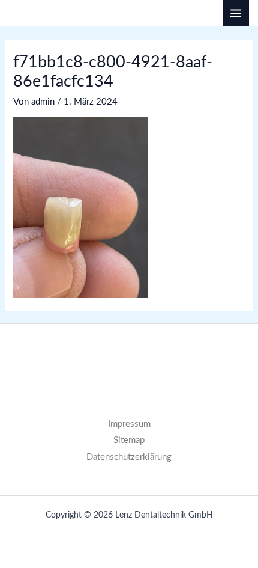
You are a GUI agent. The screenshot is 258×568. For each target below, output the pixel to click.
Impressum (129, 424)
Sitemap (129, 440)
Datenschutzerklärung (129, 457)
